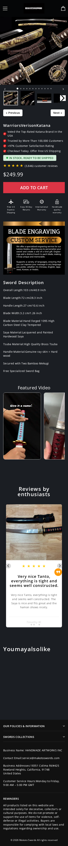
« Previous (13, 113)
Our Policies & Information (24, 726)
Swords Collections (18, 737)
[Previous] (5, 89)
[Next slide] (59, 565)
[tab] (29, 625)
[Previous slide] (8, 565)
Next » (57, 113)
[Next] (63, 89)
